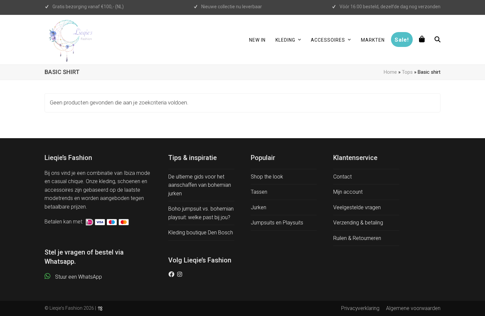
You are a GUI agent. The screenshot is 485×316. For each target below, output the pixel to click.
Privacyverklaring (360, 308)
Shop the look (267, 177)
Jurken (258, 207)
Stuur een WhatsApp (78, 277)
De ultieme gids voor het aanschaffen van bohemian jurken (199, 185)
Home (390, 72)
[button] (422, 39)
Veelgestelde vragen (357, 207)
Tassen (259, 192)
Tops (407, 72)
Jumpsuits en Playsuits (277, 222)
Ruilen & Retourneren (357, 238)
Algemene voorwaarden (413, 308)
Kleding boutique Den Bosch (200, 232)
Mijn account (348, 192)
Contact (342, 177)
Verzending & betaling (358, 222)
